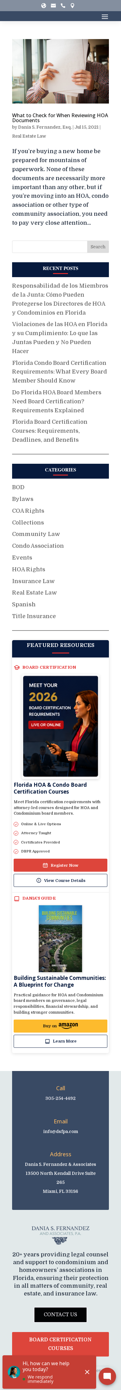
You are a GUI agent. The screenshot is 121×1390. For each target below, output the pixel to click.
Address (60, 1154)
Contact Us (60, 1314)
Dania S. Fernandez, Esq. (45, 127)
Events (22, 558)
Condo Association (38, 546)
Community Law (36, 534)
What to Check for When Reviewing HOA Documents (60, 118)
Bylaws (23, 499)
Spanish (24, 604)
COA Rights (28, 511)
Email (61, 1121)
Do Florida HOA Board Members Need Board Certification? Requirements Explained (56, 401)
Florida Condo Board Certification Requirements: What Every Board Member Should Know (59, 372)
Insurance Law (33, 581)
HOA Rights (28, 569)
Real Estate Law (29, 136)
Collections (28, 523)
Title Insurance (34, 616)
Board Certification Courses (60, 1344)
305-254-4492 (60, 1098)
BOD (18, 487)
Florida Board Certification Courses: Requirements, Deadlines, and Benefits (49, 431)
